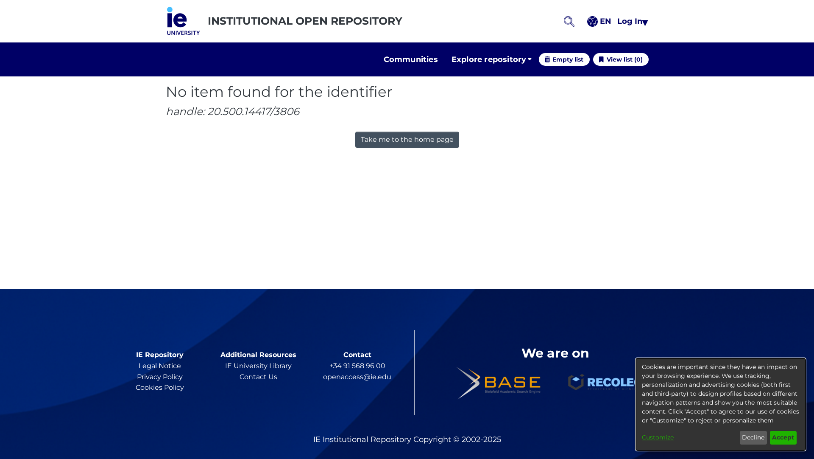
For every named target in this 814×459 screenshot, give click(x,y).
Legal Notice (160, 366)
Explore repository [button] (489, 59)
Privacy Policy (160, 377)
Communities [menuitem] (411, 59)
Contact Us (258, 377)
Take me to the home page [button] (407, 139)
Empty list (567, 59)
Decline (753, 437)
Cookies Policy (160, 387)
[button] (183, 21)
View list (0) (625, 59)
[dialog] (721, 404)
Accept (783, 437)
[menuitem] (492, 60)
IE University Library (258, 366)
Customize (658, 437)
